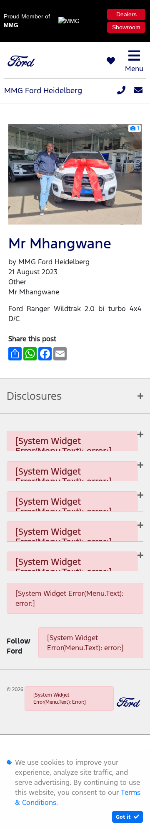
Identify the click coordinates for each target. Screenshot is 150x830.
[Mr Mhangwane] (75, 173)
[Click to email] (138, 90)
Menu (134, 68)
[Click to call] (121, 90)
